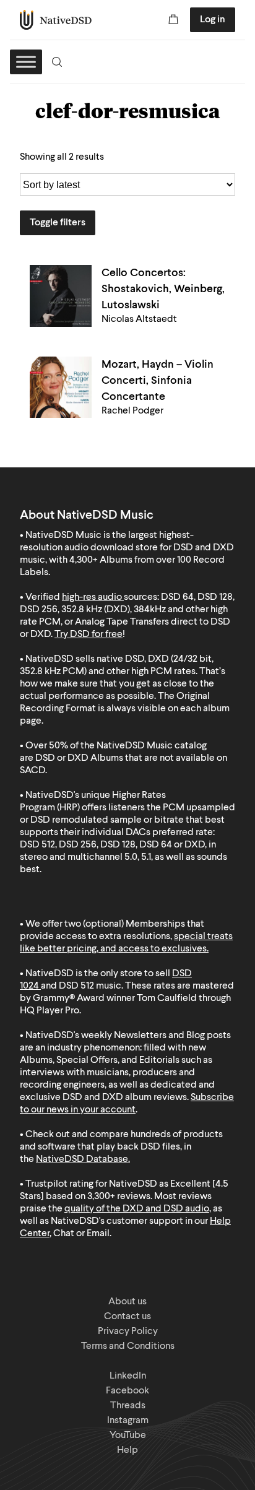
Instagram (128, 1421)
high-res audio (92, 597)
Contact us (127, 1317)
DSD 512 (76, 986)
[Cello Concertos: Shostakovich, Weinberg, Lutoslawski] (61, 296)
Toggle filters (57, 223)
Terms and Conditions (128, 1346)
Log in (212, 20)
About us (127, 1302)
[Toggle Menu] (26, 61)
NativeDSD (56, 20)
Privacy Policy (128, 1331)
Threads (127, 1406)
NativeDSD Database (82, 1159)
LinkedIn (128, 1376)
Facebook (127, 1391)
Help (127, 1450)
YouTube (128, 1435)
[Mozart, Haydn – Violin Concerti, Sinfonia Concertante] (61, 387)
